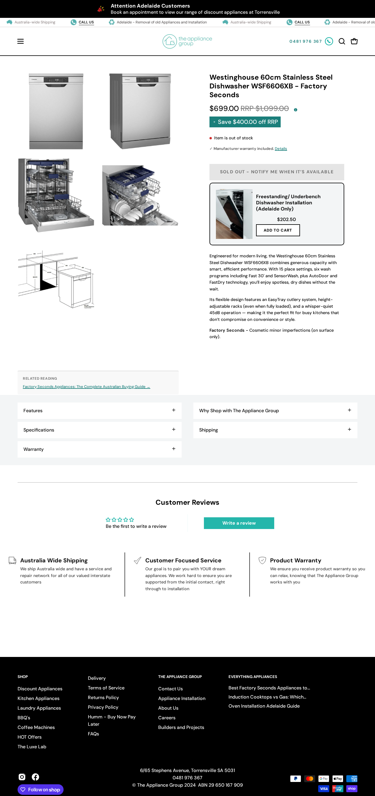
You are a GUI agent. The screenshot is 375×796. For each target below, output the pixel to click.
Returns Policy (103, 697)
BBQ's (24, 718)
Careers (166, 718)
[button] (342, 41)
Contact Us (170, 689)
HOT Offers (30, 737)
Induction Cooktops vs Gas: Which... (267, 697)
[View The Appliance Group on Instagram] (22, 777)
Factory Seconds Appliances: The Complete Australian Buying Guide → (86, 386)
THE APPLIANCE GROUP (180, 677)
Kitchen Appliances (38, 698)
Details (281, 148)
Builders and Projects (181, 727)
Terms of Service (106, 688)
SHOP (23, 677)
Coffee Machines (36, 727)
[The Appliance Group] (187, 41)
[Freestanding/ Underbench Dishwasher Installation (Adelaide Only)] (234, 214)
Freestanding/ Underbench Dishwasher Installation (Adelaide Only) (288, 202)
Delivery (97, 678)
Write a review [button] (239, 523)
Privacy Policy (103, 707)
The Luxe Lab (32, 747)
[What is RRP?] (296, 110)
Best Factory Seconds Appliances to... (269, 688)
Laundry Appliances (39, 708)
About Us (168, 708)
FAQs (93, 734)
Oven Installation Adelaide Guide (264, 706)
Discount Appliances (40, 689)
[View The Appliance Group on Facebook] (35, 777)
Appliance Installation (181, 698)
